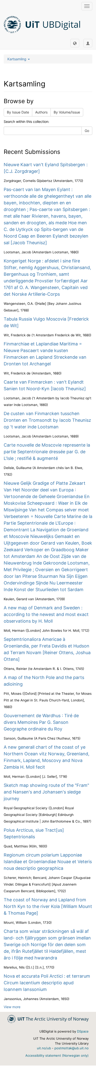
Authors (41, 112)
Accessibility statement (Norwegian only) (57, 1055)
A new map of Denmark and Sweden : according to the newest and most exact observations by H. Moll (46, 614)
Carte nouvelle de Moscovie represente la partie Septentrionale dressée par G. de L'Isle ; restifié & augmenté (47, 451)
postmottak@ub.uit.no (71, 1048)
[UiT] (48, 1019)
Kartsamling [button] (17, 59)
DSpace (83, 1031)
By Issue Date (18, 112)
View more (12, 1007)
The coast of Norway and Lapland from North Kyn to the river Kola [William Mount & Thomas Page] (48, 906)
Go (87, 131)
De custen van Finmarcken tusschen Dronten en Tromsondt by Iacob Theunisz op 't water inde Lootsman (47, 420)
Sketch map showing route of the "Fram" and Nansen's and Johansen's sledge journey (46, 792)
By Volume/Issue (67, 112)
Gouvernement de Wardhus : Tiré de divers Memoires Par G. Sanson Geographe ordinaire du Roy (41, 722)
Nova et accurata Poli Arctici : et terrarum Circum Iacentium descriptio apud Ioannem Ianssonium (47, 982)
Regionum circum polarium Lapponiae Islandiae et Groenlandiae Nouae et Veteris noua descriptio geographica (48, 861)
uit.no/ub (44, 1048)
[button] (74, 43)
